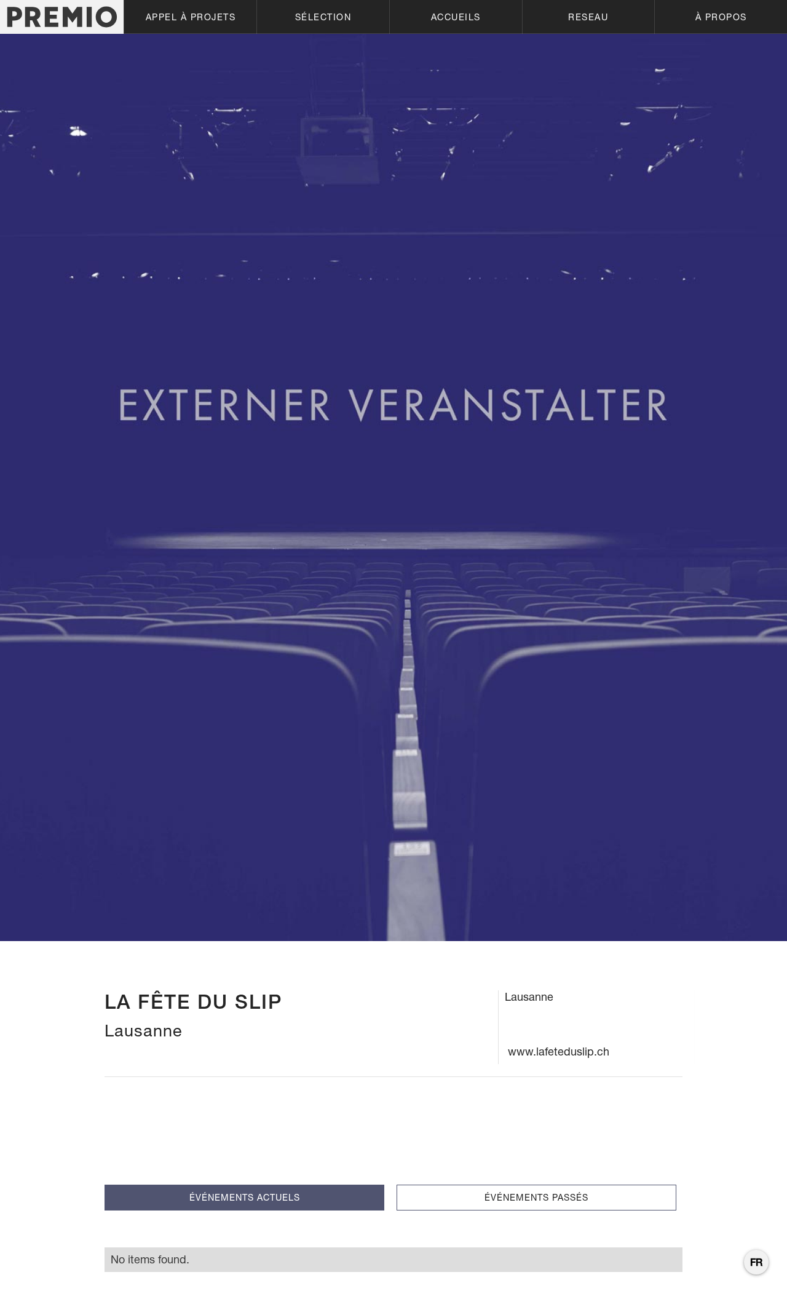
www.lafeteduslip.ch (558, 1051)
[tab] (244, 1198)
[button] (190, 17)
